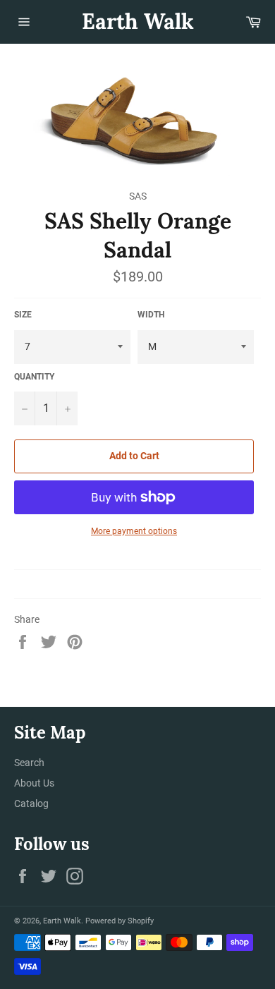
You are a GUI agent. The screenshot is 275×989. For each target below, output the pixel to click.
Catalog (31, 803)
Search (29, 762)
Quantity (34, 377)
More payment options (134, 531)
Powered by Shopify (119, 921)
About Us (34, 783)
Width (151, 315)
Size (23, 315)
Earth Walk (138, 21)
